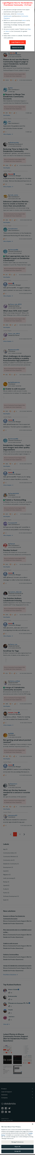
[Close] (33, 1124)
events (24, 20)
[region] (17, 1138)
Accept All (17, 1151)
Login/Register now (17, 42)
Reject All (17, 1146)
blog (29, 29)
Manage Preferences (17, 1142)
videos (7, 31)
